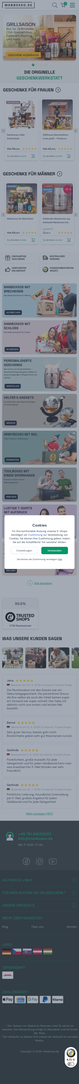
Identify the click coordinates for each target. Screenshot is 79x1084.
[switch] (71, 1064)
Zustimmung (35, 534)
